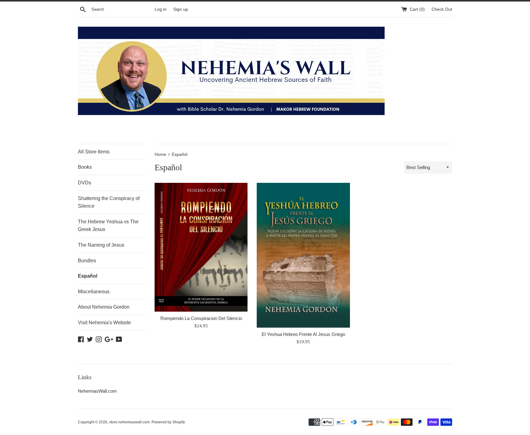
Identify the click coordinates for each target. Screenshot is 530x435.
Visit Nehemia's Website (104, 322)
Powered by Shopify (168, 422)
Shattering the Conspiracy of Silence (109, 202)
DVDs (84, 182)
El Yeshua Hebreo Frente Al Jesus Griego (303, 334)
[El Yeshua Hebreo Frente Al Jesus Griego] (303, 255)
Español (87, 276)
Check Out (442, 9)
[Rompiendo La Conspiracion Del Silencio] (201, 247)
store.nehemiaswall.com (129, 422)
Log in (161, 9)
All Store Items (93, 151)
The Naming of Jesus (101, 245)
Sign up (180, 9)
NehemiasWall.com (97, 391)
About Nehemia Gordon (103, 307)
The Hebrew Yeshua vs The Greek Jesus (108, 225)
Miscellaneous (93, 291)
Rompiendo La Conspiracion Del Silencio (201, 318)
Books (85, 167)
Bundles (87, 260)
